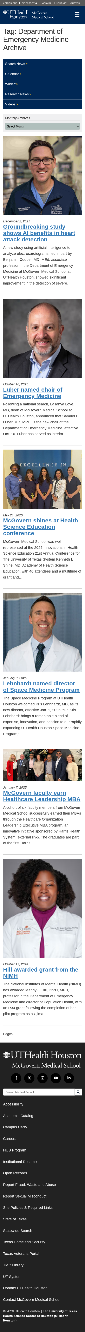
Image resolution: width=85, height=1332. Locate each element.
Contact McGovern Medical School (31, 1300)
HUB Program (14, 1150)
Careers (9, 1139)
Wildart (10, 84)
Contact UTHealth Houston (25, 1288)
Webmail (47, 3)
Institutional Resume (20, 1162)
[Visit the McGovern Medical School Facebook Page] (16, 1078)
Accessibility (13, 1104)
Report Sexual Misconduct (24, 1196)
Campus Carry (15, 1127)
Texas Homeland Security (24, 1242)
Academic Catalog (18, 1116)
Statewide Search (17, 1231)
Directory (28, 3)
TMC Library (13, 1265)
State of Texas (15, 1219)
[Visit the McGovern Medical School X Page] (29, 1078)
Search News (15, 64)
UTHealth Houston (68, 3)
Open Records (15, 1173)
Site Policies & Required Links (28, 1208)
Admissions (10, 3)
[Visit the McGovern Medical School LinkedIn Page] (69, 1078)
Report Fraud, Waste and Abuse (29, 1185)
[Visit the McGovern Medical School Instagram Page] (42, 1078)
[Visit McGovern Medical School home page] (28, 17)
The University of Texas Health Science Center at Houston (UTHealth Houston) (40, 1316)
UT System (12, 1277)
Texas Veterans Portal (21, 1254)
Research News (17, 94)
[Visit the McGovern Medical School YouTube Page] (56, 1078)
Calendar (12, 74)
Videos (10, 104)
